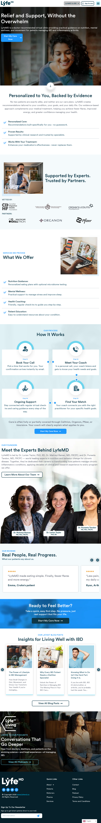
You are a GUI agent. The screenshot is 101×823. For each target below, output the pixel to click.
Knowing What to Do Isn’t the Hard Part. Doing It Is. (80, 675)
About (49, 785)
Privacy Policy (77, 797)
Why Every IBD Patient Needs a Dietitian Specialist (50, 675)
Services (50, 801)
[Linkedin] (8, 790)
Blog (74, 789)
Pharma (50, 797)
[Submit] (38, 815)
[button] (98, 3)
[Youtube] (12, 790)
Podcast (75, 793)
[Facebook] (4, 790)
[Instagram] (16, 790)
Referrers (50, 793)
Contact (75, 785)
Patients (50, 789)
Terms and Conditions (81, 801)
